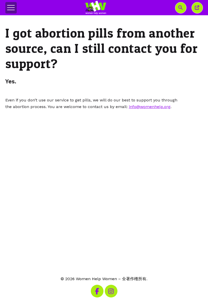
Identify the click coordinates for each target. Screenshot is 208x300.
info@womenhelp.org (149, 106)
